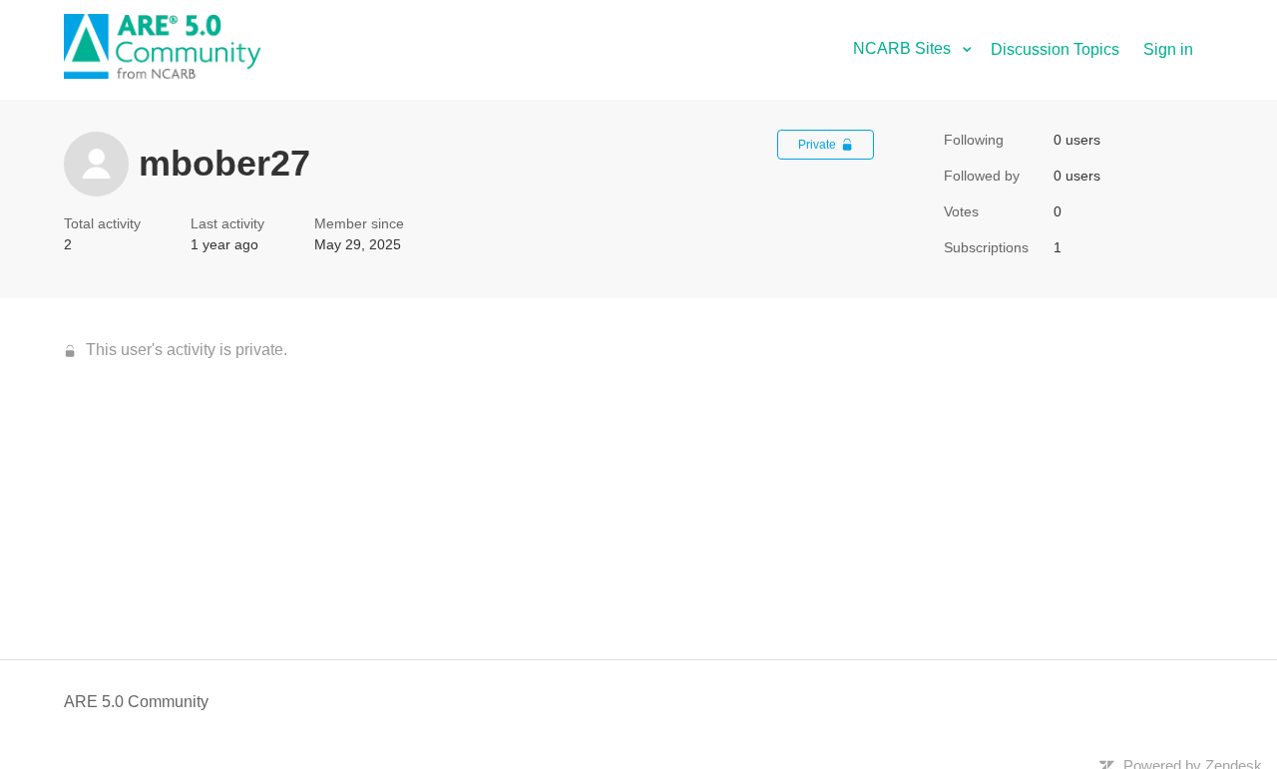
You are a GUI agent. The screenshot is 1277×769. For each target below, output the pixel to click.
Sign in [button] (1168, 49)
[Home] (173, 73)
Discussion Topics (1055, 49)
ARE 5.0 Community (136, 701)
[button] (920, 48)
